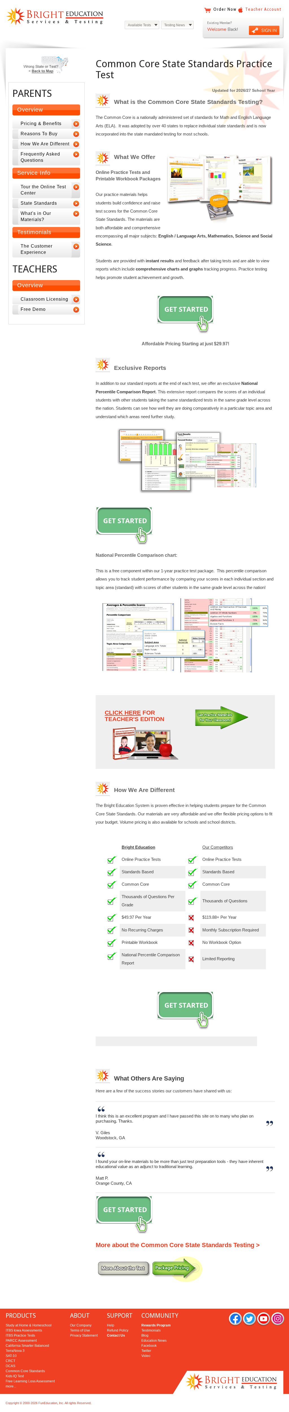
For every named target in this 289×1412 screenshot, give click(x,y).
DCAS (10, 1366)
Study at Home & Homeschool (29, 1325)
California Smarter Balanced (27, 1346)
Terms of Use (80, 1330)
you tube (264, 1319)
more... (11, 1386)
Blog (144, 1335)
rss (278, 1319)
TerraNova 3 (15, 1351)
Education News (154, 1341)
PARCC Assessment (21, 1341)
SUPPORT (120, 1315)
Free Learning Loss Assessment (30, 1381)
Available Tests (139, 25)
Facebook (149, 1346)
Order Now (225, 9)
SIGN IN (269, 30)
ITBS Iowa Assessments (24, 1330)
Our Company (80, 1325)
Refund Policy (117, 1330)
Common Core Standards (25, 1371)
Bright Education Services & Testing (55, 16)
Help (110, 1325)
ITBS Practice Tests (20, 1335)
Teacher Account (263, 9)
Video (145, 1356)
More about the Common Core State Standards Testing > (178, 1245)
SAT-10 (11, 1356)
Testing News (174, 25)
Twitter (146, 1351)
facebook (235, 1319)
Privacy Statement (84, 1335)
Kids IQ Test (15, 1376)
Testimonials (151, 1330)
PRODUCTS (21, 1315)
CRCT (10, 1361)
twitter (249, 1319)
